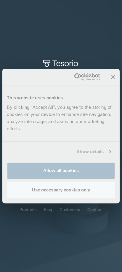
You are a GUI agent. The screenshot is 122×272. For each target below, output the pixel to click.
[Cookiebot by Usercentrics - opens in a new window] (75, 77)
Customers (70, 209)
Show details (90, 151)
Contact (95, 209)
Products (28, 209)
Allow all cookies (61, 170)
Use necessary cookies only (61, 189)
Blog (48, 209)
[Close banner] (113, 77)
